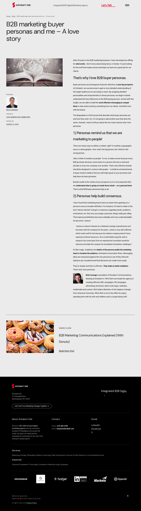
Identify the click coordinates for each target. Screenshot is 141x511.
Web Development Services (62, 455)
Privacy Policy (31, 503)
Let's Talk (106, 5)
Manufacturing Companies (58, 464)
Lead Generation (13, 117)
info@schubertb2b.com (65, 429)
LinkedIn (95, 425)
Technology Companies (38, 464)
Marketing (25, 117)
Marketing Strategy (19, 455)
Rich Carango (12, 110)
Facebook (96, 428)
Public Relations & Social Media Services (89, 455)
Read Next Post (66, 350)
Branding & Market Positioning (39, 455)
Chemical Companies (20, 464)
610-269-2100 (62, 426)
